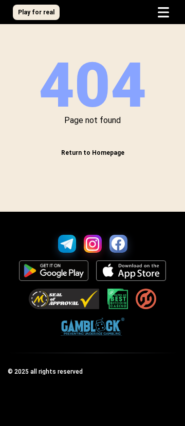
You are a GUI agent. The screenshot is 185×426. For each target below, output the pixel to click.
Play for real (36, 12)
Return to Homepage (92, 152)
